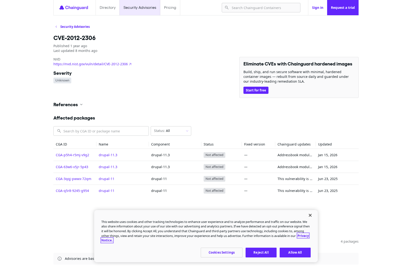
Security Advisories (140, 7)
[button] (206, 104)
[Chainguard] (73, 7)
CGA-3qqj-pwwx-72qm (73, 178)
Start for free (256, 90)
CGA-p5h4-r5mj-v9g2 (72, 155)
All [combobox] (162, 130)
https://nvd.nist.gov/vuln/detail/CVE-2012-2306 (90, 64)
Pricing (170, 7)
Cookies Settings (222, 252)
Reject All (260, 252)
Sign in (317, 7)
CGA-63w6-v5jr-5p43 (72, 167)
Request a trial (343, 7)
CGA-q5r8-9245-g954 (72, 190)
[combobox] (264, 7)
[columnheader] (74, 144)
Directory (108, 7)
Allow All (295, 252)
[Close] (310, 215)
